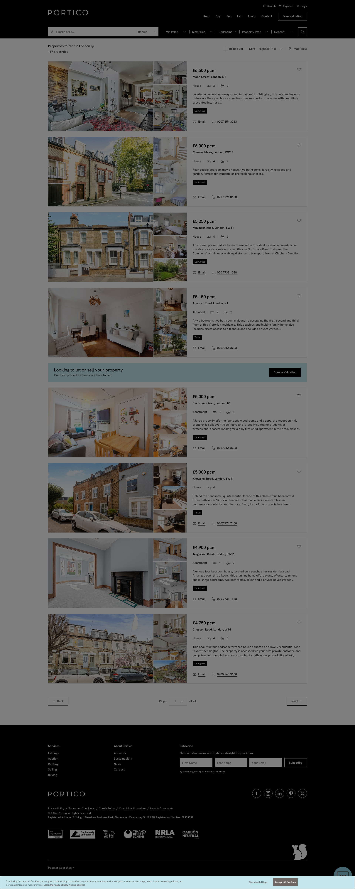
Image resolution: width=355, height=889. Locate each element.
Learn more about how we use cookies (64, 885)
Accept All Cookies (285, 882)
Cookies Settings (258, 882)
